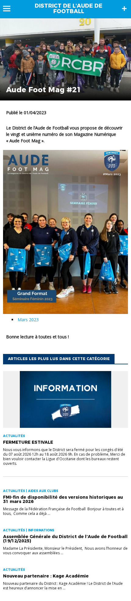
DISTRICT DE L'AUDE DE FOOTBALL (68, 8)
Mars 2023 (28, 319)
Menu (9, 8)
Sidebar (124, 8)
